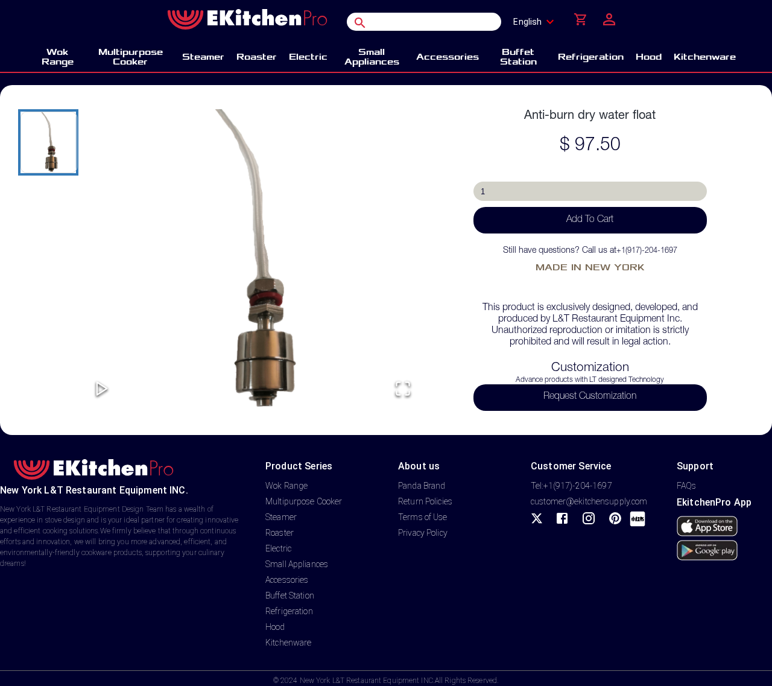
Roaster (279, 533)
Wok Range (286, 486)
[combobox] (537, 21)
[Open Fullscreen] (402, 389)
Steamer (281, 517)
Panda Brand (421, 486)
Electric (278, 548)
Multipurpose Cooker (304, 501)
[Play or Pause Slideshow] (101, 389)
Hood (275, 627)
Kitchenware (288, 642)
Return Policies (425, 501)
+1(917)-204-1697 (646, 251)
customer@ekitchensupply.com (589, 501)
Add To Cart (589, 220)
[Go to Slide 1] (48, 142)
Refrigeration (289, 611)
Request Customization (589, 397)
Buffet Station (289, 595)
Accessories (286, 580)
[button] (252, 260)
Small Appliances (296, 564)
